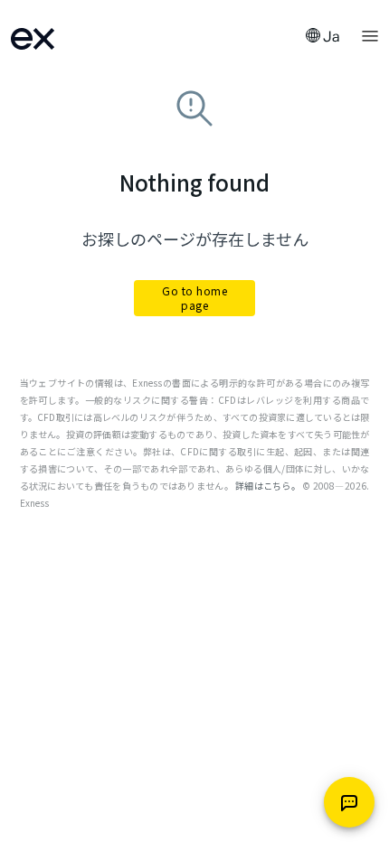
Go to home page (194, 298)
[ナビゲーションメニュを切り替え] (370, 34)
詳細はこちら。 (267, 485)
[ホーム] (56, 36)
